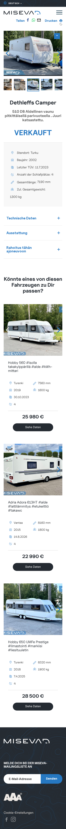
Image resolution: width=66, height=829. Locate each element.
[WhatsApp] (33, 20)
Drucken (51, 20)
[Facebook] (28, 20)
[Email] (39, 20)
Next (58, 53)
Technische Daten (21, 218)
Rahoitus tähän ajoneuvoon (19, 249)
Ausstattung (16, 233)
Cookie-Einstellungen (18, 812)
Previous (7, 53)
